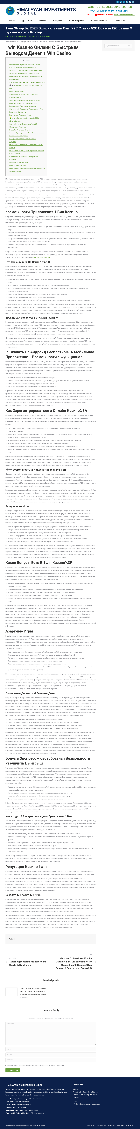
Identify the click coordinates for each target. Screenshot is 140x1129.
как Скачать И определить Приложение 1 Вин (26, 151)
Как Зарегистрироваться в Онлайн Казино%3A (27, 82)
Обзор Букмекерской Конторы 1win (22, 139)
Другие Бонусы (15, 121)
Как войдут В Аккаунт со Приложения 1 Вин (26, 109)
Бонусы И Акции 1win (17, 166)
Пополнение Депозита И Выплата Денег (24, 100)
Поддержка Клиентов (17, 127)
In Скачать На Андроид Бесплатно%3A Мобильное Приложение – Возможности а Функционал (25, 76)
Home (7, 36)
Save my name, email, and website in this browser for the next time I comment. (35, 1066)
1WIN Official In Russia (18, 36)
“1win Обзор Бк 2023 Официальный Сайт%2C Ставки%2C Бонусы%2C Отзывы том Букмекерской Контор (33, 991)
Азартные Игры (15, 97)
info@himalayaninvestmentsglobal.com (86, 1104)
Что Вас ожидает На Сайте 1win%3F (22, 68)
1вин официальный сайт (41, 258)
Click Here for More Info (124, 15)
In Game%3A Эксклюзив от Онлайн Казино (25, 71)
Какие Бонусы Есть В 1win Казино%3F (23, 94)
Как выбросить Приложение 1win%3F (23, 124)
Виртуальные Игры (16, 91)
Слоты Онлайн (14, 154)
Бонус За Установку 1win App (20, 130)
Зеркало (12, 142)
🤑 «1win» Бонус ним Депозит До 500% (24, 118)
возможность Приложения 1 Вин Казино (24, 65)
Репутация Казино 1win (18, 112)
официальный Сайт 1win (18, 163)
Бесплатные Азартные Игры (20, 115)
